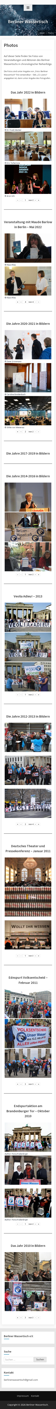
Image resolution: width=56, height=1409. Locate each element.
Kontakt (35, 1395)
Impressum (23, 1395)
